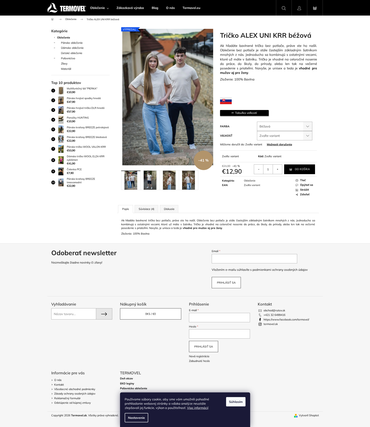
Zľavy (64, 63)
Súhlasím (236, 402)
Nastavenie (136, 418)
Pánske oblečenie (72, 43)
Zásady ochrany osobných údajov (74, 393)
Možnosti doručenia (279, 144)
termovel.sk (271, 324)
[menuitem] (99, 8)
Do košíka (302, 169)
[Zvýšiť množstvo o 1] (277, 169)
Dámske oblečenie (72, 48)
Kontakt (59, 384)
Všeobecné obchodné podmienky (74, 389)
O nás (58, 380)
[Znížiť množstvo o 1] (258, 169)
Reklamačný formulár (67, 398)
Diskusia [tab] (169, 209)
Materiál (66, 69)
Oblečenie (63, 37)
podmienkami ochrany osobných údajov (280, 270)
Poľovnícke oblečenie (133, 388)
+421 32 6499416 (274, 315)
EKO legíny (127, 383)
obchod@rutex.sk (274, 310)
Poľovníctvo (68, 58)
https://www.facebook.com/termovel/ (286, 319)
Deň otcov (126, 378)
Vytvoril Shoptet (309, 415)
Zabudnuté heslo (199, 361)
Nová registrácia (199, 356)
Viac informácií (197, 408)
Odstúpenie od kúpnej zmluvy (72, 402)
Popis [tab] (125, 209)
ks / (150, 314)
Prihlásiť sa (226, 282)
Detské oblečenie (71, 53)
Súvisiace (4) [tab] (146, 209)
